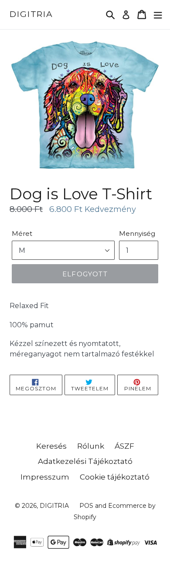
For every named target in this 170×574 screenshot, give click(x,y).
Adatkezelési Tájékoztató (85, 461)
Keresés (51, 446)
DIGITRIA (31, 14)
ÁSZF (124, 446)
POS (86, 506)
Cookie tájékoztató (115, 477)
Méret (22, 233)
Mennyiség (137, 233)
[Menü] (158, 14)
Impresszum (44, 477)
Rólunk (90, 446)
